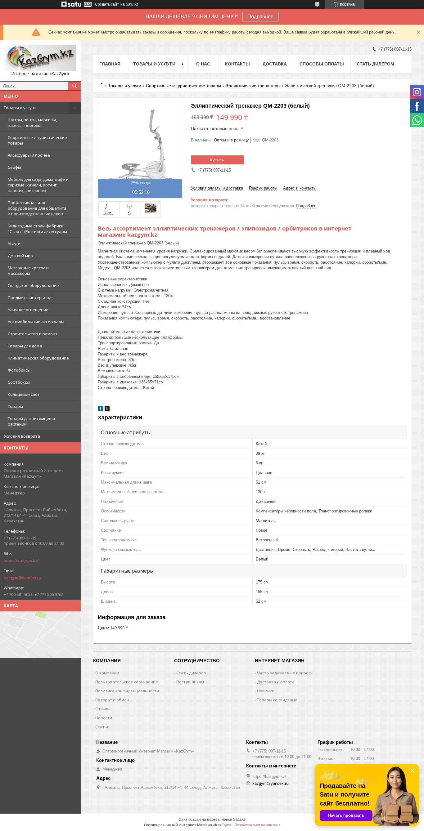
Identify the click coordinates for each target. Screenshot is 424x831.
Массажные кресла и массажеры (28, 270)
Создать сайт (107, 4)
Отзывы (103, 709)
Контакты (237, 63)
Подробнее (260, 16)
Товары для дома (25, 346)
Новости (103, 718)
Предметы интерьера (30, 297)
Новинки (265, 691)
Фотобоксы (19, 370)
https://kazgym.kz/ (21, 560)
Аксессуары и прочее (29, 155)
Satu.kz (239, 819)
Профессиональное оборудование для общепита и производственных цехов (37, 208)
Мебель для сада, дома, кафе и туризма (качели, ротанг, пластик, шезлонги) (38, 184)
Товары (15, 406)
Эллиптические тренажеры (252, 85)
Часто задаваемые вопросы (285, 673)
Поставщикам (190, 682)
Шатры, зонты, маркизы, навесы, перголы (32, 122)
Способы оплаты (322, 63)
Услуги (14, 243)
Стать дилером (375, 63)
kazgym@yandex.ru (22, 577)
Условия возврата (22, 436)
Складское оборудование (33, 285)
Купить (217, 160)
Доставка (275, 63)
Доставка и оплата (276, 682)
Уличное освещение (28, 309)
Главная (109, 63)
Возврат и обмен (112, 700)
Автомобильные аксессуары (36, 321)
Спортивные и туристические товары (37, 140)
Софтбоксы (19, 382)
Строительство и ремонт (32, 334)
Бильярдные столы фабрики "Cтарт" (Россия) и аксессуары (37, 228)
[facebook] (100, 410)
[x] (107, 410)
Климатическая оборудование (38, 358)
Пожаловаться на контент (257, 825)
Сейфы (14, 167)
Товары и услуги (20, 107)
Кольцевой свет (24, 394)
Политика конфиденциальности (127, 691)
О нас (203, 63)
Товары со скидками (277, 700)
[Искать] (74, 86)
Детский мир (20, 255)
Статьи (102, 727)
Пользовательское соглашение (126, 682)
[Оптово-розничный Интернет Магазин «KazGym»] (40, 58)
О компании (107, 673)
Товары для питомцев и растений (31, 421)
